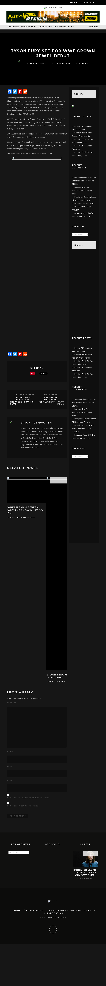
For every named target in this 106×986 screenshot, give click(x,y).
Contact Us (55, 913)
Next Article (50, 394)
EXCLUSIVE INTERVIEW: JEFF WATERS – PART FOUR (51, 400)
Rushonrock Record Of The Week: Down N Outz (22, 400)
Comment (11, 703)
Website (11, 780)
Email (10, 766)
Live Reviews (45, 27)
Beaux (77, 213)
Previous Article (25, 394)
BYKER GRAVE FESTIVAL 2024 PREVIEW (83, 206)
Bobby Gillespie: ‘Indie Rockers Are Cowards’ (85, 872)
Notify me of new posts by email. (23, 806)
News (71, 27)
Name (10, 752)
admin (10, 517)
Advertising (35, 910)
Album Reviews (29, 27)
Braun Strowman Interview (60, 676)
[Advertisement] (84, 292)
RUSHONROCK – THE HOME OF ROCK (72, 910)
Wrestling (82, 64)
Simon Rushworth (37, 64)
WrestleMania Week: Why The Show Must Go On (25, 510)
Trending (93, 27)
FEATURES (14, 27)
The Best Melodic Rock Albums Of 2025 (84, 180)
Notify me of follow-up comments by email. (29, 798)
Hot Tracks (60, 27)
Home (17, 910)
